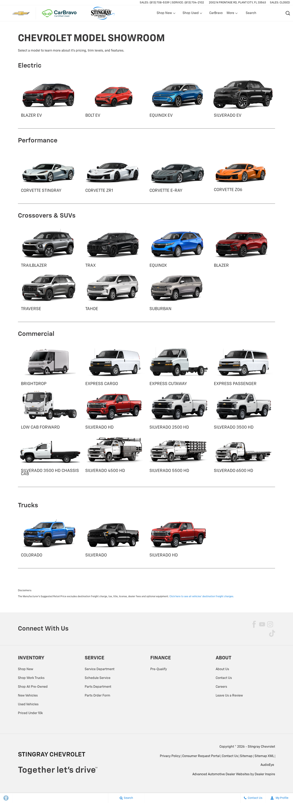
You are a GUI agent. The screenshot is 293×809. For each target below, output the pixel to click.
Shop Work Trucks (31, 678)
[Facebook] (254, 624)
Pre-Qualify (158, 669)
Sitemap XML (264, 756)
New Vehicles (28, 695)
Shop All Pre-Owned (33, 687)
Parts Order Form (97, 695)
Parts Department (98, 687)
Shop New (25, 669)
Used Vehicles (28, 704)
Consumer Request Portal (201, 756)
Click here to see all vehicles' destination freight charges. (201, 596)
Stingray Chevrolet (261, 746)
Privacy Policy (170, 756)
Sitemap (246, 756)
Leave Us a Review (229, 695)
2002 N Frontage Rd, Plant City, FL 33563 (237, 2)
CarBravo (216, 13)
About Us (222, 669)
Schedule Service (97, 678)
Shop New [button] (164, 14)
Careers (221, 687)
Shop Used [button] (190, 14)
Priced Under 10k (30, 713)
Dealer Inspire (265, 774)
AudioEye (267, 765)
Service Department (99, 669)
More (230, 14)
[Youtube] (262, 624)
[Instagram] (270, 624)
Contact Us (224, 678)
